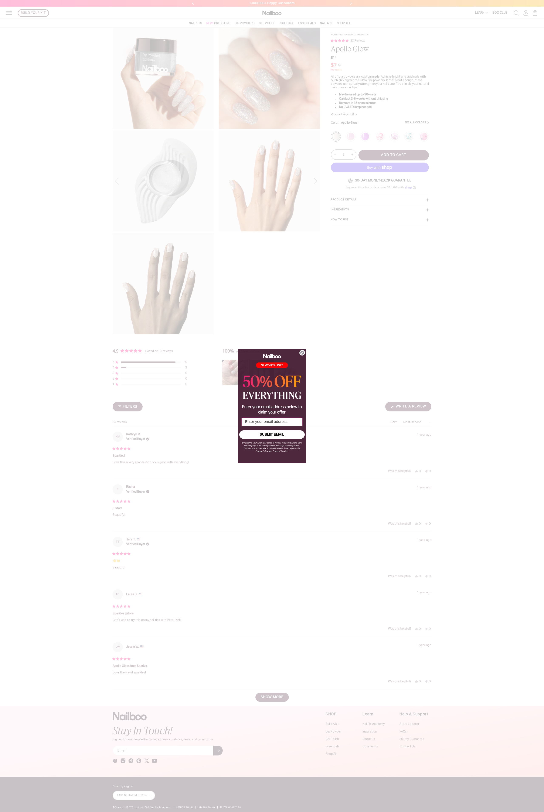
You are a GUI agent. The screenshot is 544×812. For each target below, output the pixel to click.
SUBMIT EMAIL (272, 434)
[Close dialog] (302, 353)
